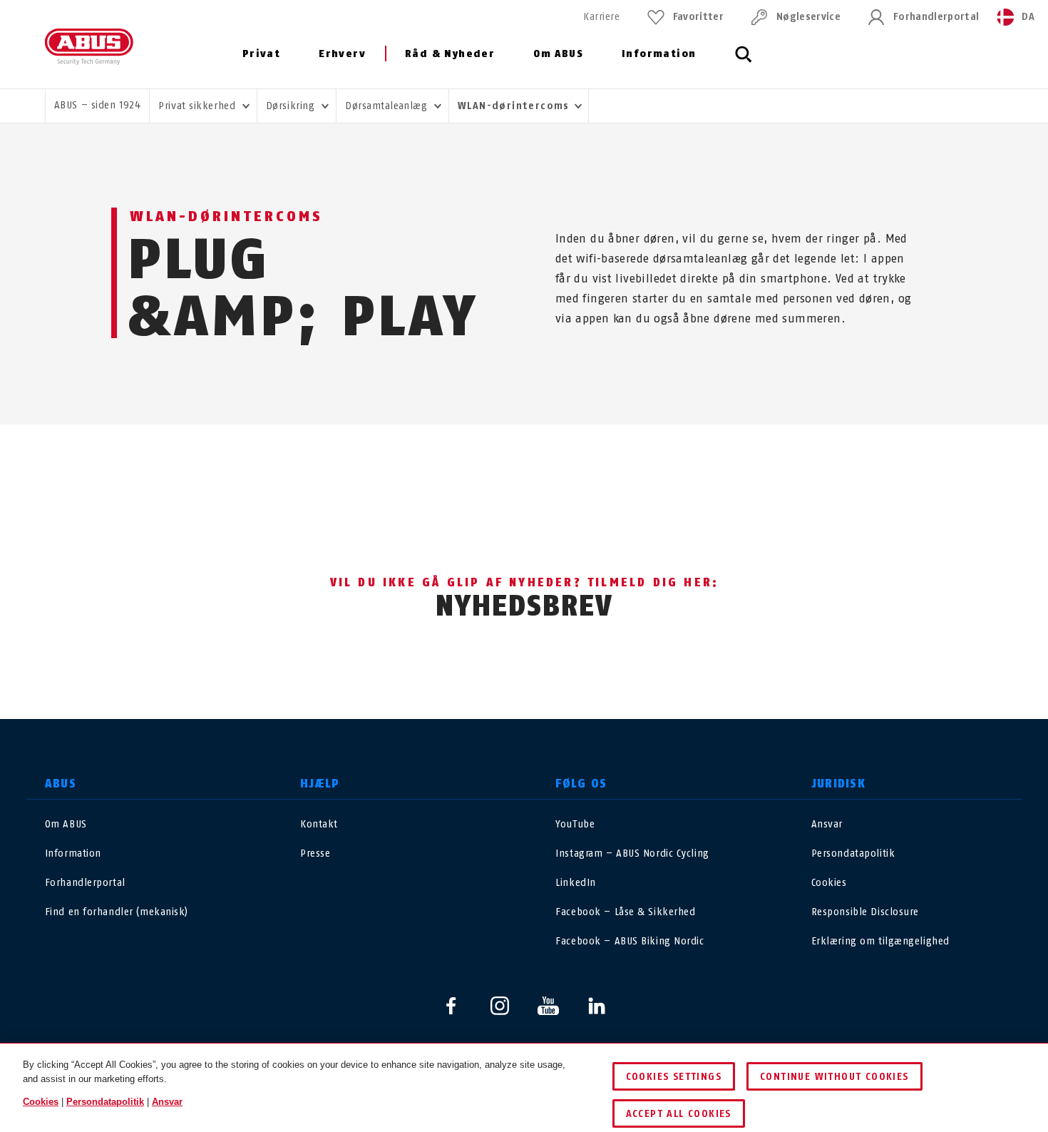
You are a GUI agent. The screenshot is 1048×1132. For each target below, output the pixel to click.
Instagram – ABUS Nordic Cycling (632, 853)
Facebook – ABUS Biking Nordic (629, 941)
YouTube (575, 824)
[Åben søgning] (743, 62)
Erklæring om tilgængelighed (880, 941)
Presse (315, 853)
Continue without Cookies (834, 1077)
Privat (261, 54)
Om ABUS (558, 54)
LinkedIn (575, 883)
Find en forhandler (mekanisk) (116, 912)
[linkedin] (597, 1006)
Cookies (829, 883)
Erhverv (342, 54)
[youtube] (548, 1006)
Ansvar (827, 824)
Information (659, 54)
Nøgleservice (808, 17)
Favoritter (698, 17)
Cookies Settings (673, 1077)
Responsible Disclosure (865, 912)
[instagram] (500, 1006)
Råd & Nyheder (450, 54)
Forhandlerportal (936, 17)
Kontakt (319, 824)
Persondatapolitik (853, 853)
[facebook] (451, 1006)
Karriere (601, 17)
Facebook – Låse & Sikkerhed (625, 912)
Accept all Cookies (678, 1114)
